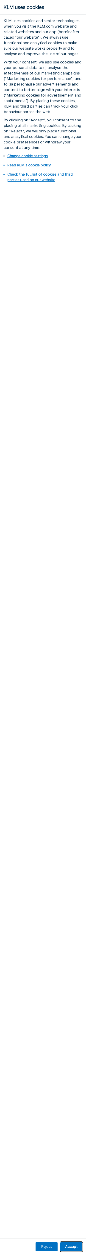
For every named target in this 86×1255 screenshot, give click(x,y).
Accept (71, 1246)
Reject (46, 1246)
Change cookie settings (27, 156)
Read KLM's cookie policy (29, 165)
